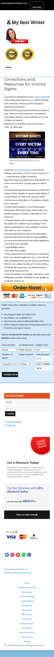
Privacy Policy (27, 637)
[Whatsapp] (23, 555)
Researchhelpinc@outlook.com (17, 573)
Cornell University (23, 170)
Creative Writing (27, 601)
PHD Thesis (27, 619)
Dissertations (27, 606)
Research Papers (27, 624)
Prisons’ (31, 100)
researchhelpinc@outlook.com (14, 3)
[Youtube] (18, 555)
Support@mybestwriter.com (16, 569)
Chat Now (36, 7)
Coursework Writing (27, 597)
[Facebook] (7, 555)
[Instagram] (12, 555)
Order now (11, 425)
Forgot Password (14, 422)
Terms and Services (27, 632)
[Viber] (29, 555)
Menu (9, 67)
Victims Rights (40, 97)
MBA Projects (27, 615)
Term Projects (27, 628)
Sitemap (27, 642)
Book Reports (27, 592)
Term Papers (27, 610)
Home (27, 583)
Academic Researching (27, 588)
